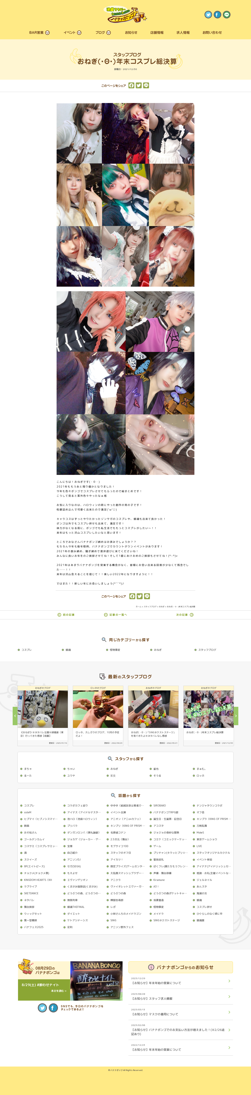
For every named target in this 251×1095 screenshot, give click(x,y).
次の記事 (182, 615)
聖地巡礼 (158, 859)
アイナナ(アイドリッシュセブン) (215, 866)
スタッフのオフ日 (120, 852)
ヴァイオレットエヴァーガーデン (128, 886)
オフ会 (200, 812)
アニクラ (115, 880)
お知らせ (131, 32)
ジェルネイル (204, 880)
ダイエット (73, 913)
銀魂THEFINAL (76, 907)
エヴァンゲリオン (77, 880)
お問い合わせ (212, 32)
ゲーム (157, 846)
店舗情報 (157, 32)
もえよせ (72, 873)
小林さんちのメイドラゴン (125, 913)
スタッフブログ (207, 650)
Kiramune (159, 880)
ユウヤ (71, 775)
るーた (28, 775)
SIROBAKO (159, 805)
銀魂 (68, 650)
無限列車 (72, 900)
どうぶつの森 (118, 893)
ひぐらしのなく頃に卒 (209, 913)
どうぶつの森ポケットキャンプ (171, 893)
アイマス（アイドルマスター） (85, 812)
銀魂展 (200, 920)
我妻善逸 (158, 900)
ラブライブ (30, 886)
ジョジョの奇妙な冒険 (166, 832)
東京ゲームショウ (207, 839)
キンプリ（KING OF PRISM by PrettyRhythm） (128, 825)
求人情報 (183, 32)
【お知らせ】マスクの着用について (154, 1012)
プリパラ (72, 825)
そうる (157, 775)
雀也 (156, 769)
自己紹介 (72, 852)
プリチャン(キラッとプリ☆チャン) (171, 852)
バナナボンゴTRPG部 (165, 812)
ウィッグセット (33, 913)
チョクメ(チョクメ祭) (36, 873)
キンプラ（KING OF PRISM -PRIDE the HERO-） (215, 819)
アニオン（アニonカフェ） (126, 819)
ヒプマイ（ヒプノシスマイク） (42, 819)
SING (113, 920)
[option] (42, 716)
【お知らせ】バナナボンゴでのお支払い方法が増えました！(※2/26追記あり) (178, 1030)
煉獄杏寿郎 (116, 900)
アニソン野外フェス (122, 927)
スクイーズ (30, 859)
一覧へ (118, 615)
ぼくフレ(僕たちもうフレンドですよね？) (171, 866)
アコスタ (158, 825)
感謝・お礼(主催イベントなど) (214, 873)
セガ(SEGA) (74, 866)
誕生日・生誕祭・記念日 (167, 819)
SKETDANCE (31, 893)
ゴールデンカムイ (34, 839)
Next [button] (236, 716)
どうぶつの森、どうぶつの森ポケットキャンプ (85, 893)
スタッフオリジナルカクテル (213, 852)
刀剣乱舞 (202, 825)
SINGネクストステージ (166, 920)
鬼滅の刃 (202, 893)
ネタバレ (29, 900)
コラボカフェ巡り (77, 805)
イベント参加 (204, 859)
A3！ (156, 886)
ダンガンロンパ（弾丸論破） (84, 832)
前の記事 (69, 615)
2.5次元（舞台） (120, 839)
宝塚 (69, 846)
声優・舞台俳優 (162, 873)
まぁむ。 (202, 769)
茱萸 (113, 775)
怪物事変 (115, 650)
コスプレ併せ (204, 907)
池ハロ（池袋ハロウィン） (82, 819)
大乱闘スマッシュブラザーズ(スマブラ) (128, 873)
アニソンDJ (74, 859)
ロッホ (200, 775)
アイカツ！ (116, 859)
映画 (26, 825)
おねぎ (158, 650)
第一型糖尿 (30, 920)
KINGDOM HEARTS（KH (38, 880)
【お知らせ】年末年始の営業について (156, 981)
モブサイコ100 (119, 846)
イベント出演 (118, 812)
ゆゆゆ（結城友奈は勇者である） (128, 805)
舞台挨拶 (29, 907)
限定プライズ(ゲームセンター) (128, 866)
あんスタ (202, 886)
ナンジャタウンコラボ (209, 805)
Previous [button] (15, 716)
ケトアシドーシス (77, 920)
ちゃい (71, 769)
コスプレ (26, 650)
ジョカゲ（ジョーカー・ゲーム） (85, 839)
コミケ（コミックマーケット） (171, 839)
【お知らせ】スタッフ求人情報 (151, 996)
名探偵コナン (118, 832)
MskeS (200, 832)
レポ (113, 907)
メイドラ (158, 913)
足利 (69, 927)
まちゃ (28, 769)
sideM (27, 812)
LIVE (199, 846)
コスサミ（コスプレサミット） (42, 846)
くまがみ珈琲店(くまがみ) (82, 886)
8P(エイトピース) (34, 866)
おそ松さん (30, 832)
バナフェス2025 (34, 927)
